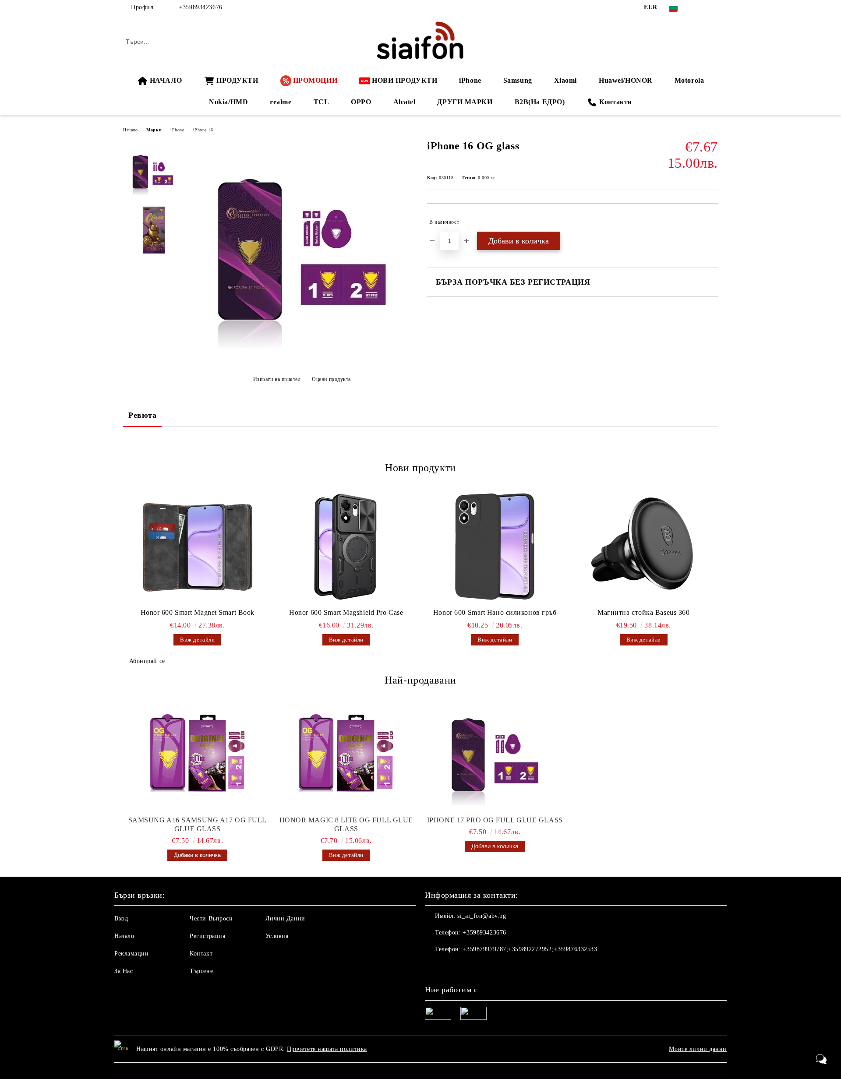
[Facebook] (700, 7)
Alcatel (404, 102)
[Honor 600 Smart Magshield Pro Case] (346, 546)
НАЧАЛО (166, 80)
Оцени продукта (331, 379)
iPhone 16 (203, 129)
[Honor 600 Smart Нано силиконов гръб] (495, 546)
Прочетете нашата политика (327, 1049)
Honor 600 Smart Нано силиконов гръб (495, 612)
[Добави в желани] (711, 222)
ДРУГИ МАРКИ (464, 102)
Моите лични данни (698, 1049)
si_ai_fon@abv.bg (481, 916)
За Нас (123, 971)
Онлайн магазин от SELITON (420, 1071)
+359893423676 (200, 7)
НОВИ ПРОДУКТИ (404, 80)
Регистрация (207, 936)
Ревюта (142, 415)
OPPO (361, 102)
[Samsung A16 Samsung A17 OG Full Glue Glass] (197, 754)
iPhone (470, 80)
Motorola (689, 80)
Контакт (201, 953)
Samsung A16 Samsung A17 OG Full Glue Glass (197, 824)
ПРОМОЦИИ (315, 80)
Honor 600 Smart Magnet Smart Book (197, 612)
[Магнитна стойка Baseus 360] (644, 546)
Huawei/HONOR (626, 80)
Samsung (517, 80)
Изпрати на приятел (277, 379)
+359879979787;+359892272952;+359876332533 (530, 949)
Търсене (201, 971)
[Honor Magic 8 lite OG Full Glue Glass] (346, 754)
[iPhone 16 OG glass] (301, 357)
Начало (130, 129)
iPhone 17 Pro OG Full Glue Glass (495, 820)
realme (280, 102)
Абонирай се (147, 661)
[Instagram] (713, 7)
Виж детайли (197, 639)
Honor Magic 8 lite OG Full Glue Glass (346, 824)
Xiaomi (565, 80)
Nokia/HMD (228, 102)
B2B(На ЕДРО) (540, 102)
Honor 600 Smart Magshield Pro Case (346, 612)
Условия (277, 936)
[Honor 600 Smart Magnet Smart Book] (197, 546)
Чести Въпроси (211, 918)
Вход (121, 918)
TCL (321, 102)
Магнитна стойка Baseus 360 (643, 612)
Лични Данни (285, 918)
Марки (154, 129)
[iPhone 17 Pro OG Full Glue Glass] (495, 754)
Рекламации (131, 953)
